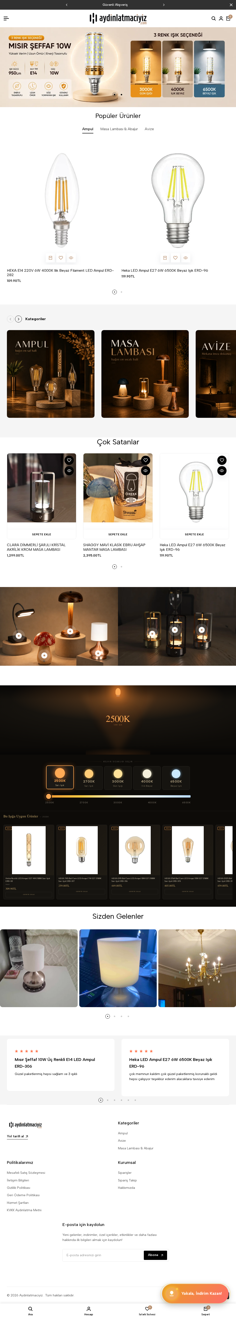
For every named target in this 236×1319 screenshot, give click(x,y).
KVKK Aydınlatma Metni (24, 1210)
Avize (122, 1141)
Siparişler (125, 1173)
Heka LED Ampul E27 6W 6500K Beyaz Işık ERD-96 (164, 270)
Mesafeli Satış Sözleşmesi (26, 1173)
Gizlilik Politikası (18, 1188)
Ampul (123, 1133)
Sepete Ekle (29, 894)
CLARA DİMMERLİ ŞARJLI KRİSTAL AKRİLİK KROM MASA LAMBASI (36, 547)
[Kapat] (230, 5)
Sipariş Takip (127, 1180)
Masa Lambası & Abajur (135, 1148)
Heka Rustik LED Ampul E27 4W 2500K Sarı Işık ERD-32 (28, 879)
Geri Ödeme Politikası (23, 1195)
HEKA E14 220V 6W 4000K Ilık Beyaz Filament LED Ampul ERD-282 (60, 272)
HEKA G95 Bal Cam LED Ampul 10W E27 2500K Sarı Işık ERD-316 (133, 879)
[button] (60, 257)
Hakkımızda (126, 1188)
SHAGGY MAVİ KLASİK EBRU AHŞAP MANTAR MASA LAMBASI (114, 547)
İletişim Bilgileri (18, 1180)
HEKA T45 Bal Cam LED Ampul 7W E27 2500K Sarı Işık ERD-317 (80, 879)
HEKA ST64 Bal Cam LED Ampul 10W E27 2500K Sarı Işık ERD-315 (187, 879)
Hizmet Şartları (18, 1203)
